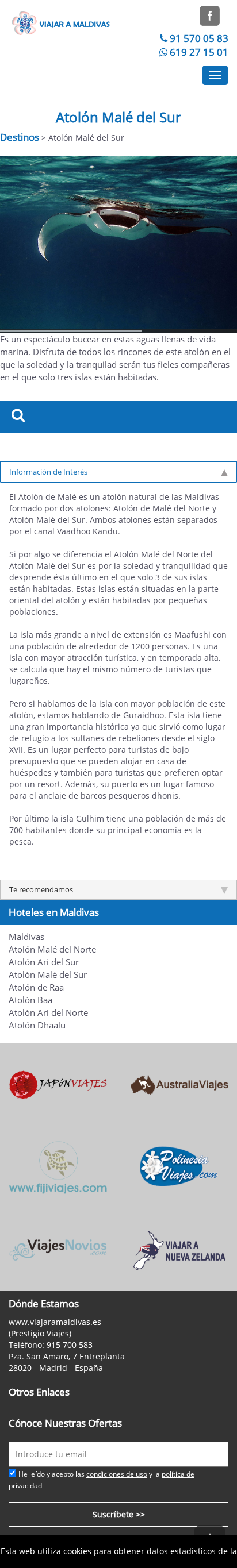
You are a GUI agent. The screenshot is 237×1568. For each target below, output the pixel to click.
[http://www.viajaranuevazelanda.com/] (179, 1248)
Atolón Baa (30, 1000)
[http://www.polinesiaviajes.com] (179, 1166)
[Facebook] (210, 14)
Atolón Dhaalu (37, 1025)
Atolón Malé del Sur (48, 975)
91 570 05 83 (199, 38)
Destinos (19, 137)
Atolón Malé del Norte (52, 949)
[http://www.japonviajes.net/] (58, 1083)
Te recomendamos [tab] (41, 889)
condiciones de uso (116, 1474)
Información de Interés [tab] (48, 472)
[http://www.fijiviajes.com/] (58, 1166)
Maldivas (26, 937)
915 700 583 (70, 1344)
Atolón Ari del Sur (44, 962)
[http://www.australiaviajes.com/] (179, 1083)
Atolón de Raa (36, 987)
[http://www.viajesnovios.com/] (58, 1248)
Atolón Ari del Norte (48, 1013)
